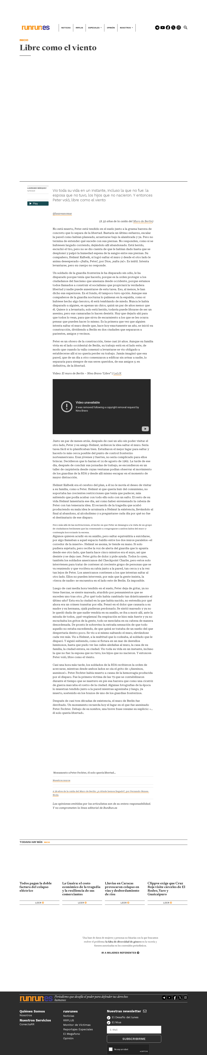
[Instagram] (179, 28)
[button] (185, 27)
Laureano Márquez (36, 188)
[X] (44, 197)
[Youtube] (163, 28)
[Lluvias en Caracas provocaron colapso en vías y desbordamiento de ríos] (125, 865)
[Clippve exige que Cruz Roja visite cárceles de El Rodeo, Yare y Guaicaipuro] (167, 865)
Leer (38, 902)
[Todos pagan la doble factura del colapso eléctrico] (39, 865)
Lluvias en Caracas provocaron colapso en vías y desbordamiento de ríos (122, 889)
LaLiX (117, 373)
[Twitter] (173, 28)
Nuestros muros (61, 780)
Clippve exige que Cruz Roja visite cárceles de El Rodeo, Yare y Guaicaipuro (166, 889)
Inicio (24, 40)
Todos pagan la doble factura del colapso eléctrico (36, 887)
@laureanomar (62, 213)
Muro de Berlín (142, 221)
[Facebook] (168, 28)
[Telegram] (157, 28)
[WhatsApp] (34, 197)
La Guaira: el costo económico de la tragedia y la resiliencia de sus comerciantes (81, 889)
